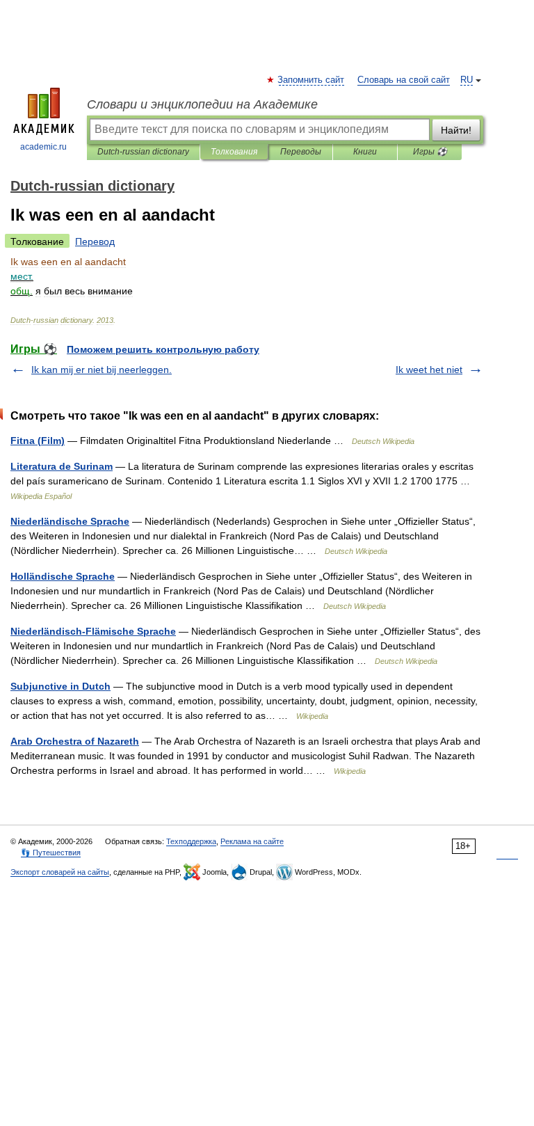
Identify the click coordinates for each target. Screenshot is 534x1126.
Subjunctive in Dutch (60, 686)
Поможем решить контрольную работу (163, 349)
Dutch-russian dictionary (143, 152)
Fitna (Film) (37, 440)
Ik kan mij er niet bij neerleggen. (101, 369)
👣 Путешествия (51, 852)
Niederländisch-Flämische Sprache (93, 631)
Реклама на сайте (252, 841)
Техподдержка (191, 841)
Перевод (95, 241)
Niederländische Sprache (69, 521)
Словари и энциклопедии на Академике (202, 104)
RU (466, 80)
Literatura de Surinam (61, 466)
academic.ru (43, 147)
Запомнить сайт (311, 80)
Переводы (300, 152)
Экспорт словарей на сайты (59, 872)
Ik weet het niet (429, 369)
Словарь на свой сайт (403, 80)
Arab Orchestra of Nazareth (74, 741)
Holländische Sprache (62, 576)
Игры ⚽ (430, 152)
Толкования (234, 152)
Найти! (456, 130)
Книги (365, 152)
